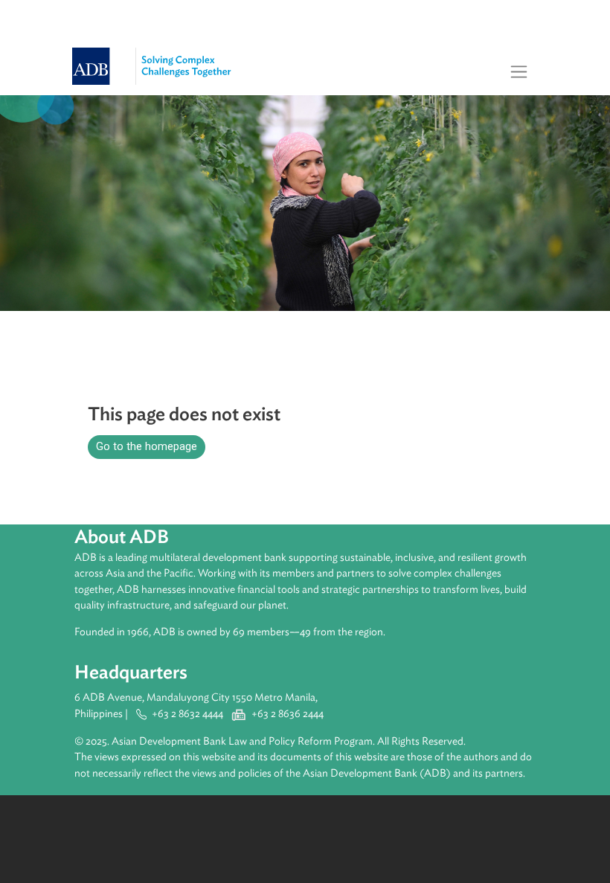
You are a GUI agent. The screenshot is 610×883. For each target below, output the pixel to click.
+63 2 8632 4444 (187, 713)
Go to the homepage (146, 446)
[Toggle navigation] (520, 71)
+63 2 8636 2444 (287, 713)
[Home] (163, 57)
